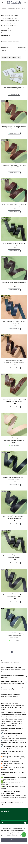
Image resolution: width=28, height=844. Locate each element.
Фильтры (4, 50)
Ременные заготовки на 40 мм (11, 57)
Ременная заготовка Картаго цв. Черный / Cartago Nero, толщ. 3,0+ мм (14, 244)
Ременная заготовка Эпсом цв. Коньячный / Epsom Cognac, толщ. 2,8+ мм (14, 127)
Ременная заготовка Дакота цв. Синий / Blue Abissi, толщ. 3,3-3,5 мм (14, 322)
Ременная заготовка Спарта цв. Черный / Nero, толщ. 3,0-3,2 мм (14, 556)
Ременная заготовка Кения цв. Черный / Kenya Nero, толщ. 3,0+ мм (14, 595)
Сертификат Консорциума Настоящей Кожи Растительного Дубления (14, 88)
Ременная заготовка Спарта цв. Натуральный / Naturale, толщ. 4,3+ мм (14, 439)
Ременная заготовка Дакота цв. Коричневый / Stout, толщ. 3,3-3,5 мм (14, 361)
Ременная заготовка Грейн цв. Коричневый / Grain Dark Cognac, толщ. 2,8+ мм (14, 205)
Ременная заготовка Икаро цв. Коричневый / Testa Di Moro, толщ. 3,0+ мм (14, 283)
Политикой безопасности (14, 835)
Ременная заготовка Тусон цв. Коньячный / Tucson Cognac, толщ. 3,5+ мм (14, 400)
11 (19, 652)
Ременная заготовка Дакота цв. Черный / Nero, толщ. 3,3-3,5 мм (14, 478)
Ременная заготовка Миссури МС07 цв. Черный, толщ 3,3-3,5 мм (14, 517)
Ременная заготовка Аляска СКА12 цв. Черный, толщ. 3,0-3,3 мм (14, 634)
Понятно (14, 840)
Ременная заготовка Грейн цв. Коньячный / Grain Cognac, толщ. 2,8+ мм (14, 166)
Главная (3, 8)
